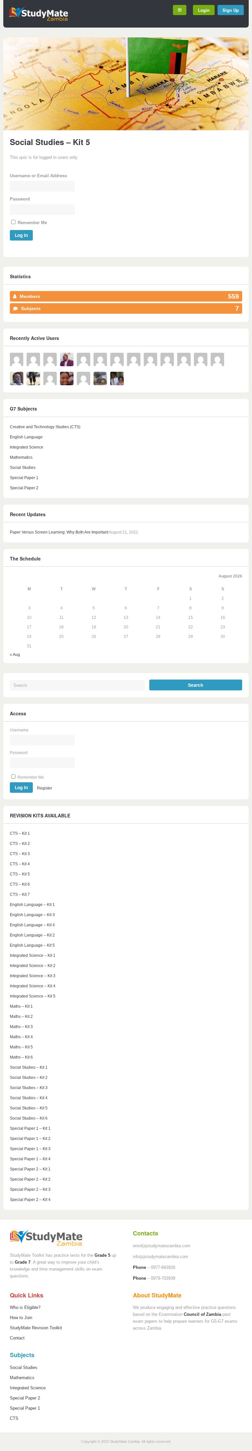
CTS (14, 1418)
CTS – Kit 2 (20, 843)
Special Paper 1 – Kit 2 (30, 1138)
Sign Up (230, 10)
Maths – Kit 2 (21, 1016)
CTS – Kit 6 (20, 884)
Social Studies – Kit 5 (29, 1108)
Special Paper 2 (24, 488)
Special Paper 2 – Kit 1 (30, 1169)
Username (19, 730)
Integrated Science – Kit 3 (32, 976)
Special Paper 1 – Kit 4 (30, 1159)
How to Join (21, 1317)
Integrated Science (26, 447)
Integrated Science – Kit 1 (32, 955)
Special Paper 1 (24, 477)
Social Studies (22, 467)
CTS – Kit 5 (20, 874)
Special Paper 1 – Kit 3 (30, 1148)
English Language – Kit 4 (32, 925)
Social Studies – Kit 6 (29, 1118)
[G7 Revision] (38, 19)
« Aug (15, 654)
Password (20, 199)
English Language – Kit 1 (32, 904)
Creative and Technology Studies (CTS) (45, 427)
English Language (26, 437)
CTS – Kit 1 (20, 833)
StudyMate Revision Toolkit (36, 1327)
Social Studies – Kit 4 (29, 1098)
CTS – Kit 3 (20, 854)
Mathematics (21, 457)
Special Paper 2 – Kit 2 (30, 1179)
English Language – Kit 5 (32, 945)
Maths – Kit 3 (21, 1026)
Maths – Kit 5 (21, 1047)
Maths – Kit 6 (21, 1057)
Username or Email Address (38, 175)
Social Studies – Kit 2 (29, 1077)
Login (204, 10)
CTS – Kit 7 (20, 894)
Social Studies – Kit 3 (29, 1087)
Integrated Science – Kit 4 (32, 986)
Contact (17, 1337)
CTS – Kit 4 (20, 864)
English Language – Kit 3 (32, 915)
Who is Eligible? (25, 1307)
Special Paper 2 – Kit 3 (30, 1189)
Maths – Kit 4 (21, 1037)
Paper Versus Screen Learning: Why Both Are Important (59, 532)
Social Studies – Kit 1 (29, 1067)
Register (44, 788)
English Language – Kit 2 (32, 935)
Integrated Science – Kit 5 (32, 996)
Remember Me (31, 222)
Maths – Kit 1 (21, 1006)
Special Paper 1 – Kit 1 (30, 1128)
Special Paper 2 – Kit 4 (30, 1199)
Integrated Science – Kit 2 (32, 965)
